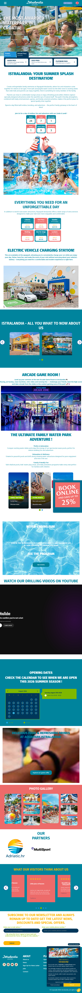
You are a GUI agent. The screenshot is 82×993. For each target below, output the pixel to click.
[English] (77, 3)
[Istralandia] (35, 3)
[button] (67, 3)
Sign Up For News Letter (31, 965)
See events (41, 565)
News (25, 962)
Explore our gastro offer (41, 773)
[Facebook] (4, 963)
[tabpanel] (41, 62)
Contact (25, 971)
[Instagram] (8, 963)
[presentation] (2, 342)
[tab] (10, 54)
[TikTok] (16, 963)
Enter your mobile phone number (54, 927)
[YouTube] (12, 963)
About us (26, 959)
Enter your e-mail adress (12, 927)
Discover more (14, 504)
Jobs (24, 968)
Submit (12, 943)
